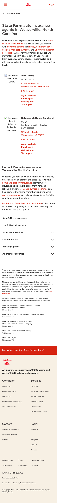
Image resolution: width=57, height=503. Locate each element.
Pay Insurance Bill (37, 396)
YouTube (34, 450)
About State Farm (8, 391)
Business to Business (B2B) (12, 401)
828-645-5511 (27, 91)
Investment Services (12, 232)
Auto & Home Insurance (14, 218)
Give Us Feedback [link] (9, 406)
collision (6, 50)
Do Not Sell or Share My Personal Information (19, 483)
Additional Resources (13, 254)
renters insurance (11, 195)
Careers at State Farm (10, 429)
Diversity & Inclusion (9, 434)
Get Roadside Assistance (40, 391)
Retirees (5, 440)
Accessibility (22, 465)
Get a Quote (27, 101)
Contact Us (6, 386)
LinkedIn (34, 445)
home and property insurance (17, 183)
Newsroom (6, 396)
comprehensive (44, 47)
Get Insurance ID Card (39, 412)
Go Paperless (36, 406)
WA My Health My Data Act (12, 473)
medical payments (20, 50)
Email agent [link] (27, 98)
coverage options (15, 47)
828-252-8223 (28, 140)
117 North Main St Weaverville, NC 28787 (32, 133)
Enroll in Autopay (37, 401)
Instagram (34, 440)
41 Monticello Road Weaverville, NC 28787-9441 (35, 85)
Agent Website (28, 95)
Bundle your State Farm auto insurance (22, 203)
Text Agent (26, 105)
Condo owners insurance (35, 189)
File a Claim (35, 386)
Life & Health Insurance (14, 225)
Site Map (35, 465)
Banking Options (10, 247)
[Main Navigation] (5, 4)
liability (31, 47)
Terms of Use (7, 465)
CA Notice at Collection (10, 478)
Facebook (34, 429)
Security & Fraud (38, 460)
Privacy (20, 460)
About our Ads (7, 460)
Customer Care (10, 239)
